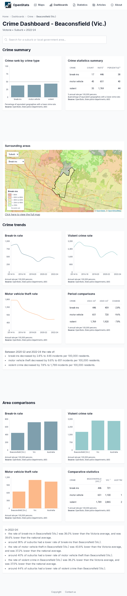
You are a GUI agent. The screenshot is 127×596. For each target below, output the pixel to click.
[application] (32, 83)
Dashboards (18, 16)
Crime (30, 16)
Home (5, 16)
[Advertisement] (63, 126)
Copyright (56, 592)
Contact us (70, 592)
